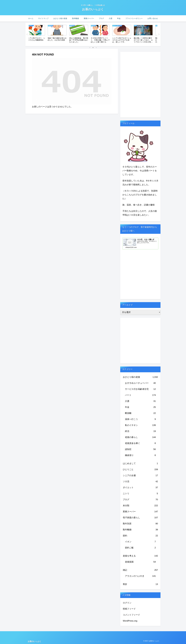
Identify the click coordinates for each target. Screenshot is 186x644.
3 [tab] (96, 48)
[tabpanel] (39, 34)
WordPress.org (130, 621)
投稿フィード (129, 609)
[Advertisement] (136, 84)
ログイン (127, 603)
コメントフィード (131, 615)
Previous (27, 34)
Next (159, 34)
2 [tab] (93, 48)
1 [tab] (90, 48)
